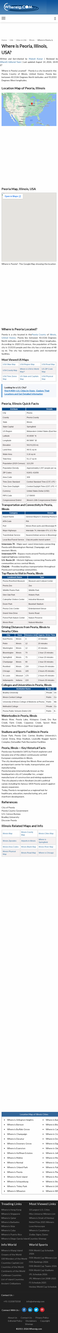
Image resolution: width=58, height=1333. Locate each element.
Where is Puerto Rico (11, 1234)
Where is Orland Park (17, 1167)
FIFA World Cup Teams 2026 (43, 1266)
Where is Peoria (14, 1172)
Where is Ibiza (8, 1226)
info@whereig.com (35, 1301)
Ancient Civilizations (11, 1283)
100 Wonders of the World (14, 1258)
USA (11, 40)
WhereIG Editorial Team (10, 62)
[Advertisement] (29, 156)
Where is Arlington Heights (20, 1119)
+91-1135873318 (12, 1301)
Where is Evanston (16, 1148)
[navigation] (3, 18)
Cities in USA (21, 40)
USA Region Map (27, 364)
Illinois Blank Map (28, 847)
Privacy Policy (42, 1317)
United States (9, 337)
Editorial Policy (15, 1321)
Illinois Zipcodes (9, 841)
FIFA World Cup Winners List (43, 1257)
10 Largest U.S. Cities (39, 1209)
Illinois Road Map (28, 853)
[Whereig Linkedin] (30, 1309)
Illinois (32, 40)
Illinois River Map (46, 847)
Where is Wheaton (16, 1191)
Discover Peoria (9, 820)
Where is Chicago (46, 853)
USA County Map (10, 370)
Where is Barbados (10, 1222)
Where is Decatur (15, 1138)
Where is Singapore (10, 1214)
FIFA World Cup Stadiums (41, 1270)
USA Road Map (48, 364)
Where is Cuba (8, 1230)
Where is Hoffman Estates (20, 1153)
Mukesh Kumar (36, 58)
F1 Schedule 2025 (37, 1282)
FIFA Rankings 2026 (38, 1262)
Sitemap (29, 1324)
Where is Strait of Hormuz (41, 1218)
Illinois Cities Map (46, 833)
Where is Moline (15, 1157)
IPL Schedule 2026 (38, 1274)
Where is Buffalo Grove (18, 1129)
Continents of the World (13, 1271)
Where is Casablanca (39, 1230)
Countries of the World (12, 1267)
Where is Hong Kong (11, 1209)
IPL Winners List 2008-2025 (42, 1278)
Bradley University (10, 817)
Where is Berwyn (15, 1124)
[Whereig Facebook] (24, 1309)
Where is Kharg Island (12, 1250)
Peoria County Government (15, 810)
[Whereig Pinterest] (42, 1309)
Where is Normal (15, 1162)
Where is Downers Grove (19, 1143)
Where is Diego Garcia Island (15, 1238)
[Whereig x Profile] (36, 1309)
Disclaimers (31, 1321)
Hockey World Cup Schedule (43, 1286)
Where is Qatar (8, 1218)
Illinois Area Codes (11, 847)
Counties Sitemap (37, 1238)
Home (4, 40)
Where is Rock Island (17, 1176)
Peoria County (39, 334)
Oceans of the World (11, 1254)
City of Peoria (8, 807)
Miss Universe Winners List (42, 1214)
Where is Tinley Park (17, 1186)
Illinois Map (7, 833)
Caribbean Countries (11, 1275)
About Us (12, 1317)
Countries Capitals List (12, 1262)
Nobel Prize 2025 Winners (41, 1222)
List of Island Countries (12, 1279)
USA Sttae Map (9, 364)
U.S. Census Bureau (11, 814)
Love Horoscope (37, 1226)
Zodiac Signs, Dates (38, 1234)
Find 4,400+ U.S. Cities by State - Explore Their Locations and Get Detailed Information (26, 392)
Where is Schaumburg (17, 1181)
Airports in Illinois (28, 841)
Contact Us (26, 1317)
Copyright (45, 1321)
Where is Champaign (17, 1134)
